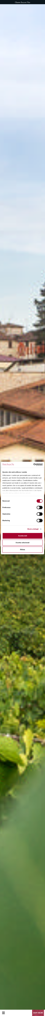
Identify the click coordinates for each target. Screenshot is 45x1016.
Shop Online (38, 1013)
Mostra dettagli (33, 529)
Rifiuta (22, 549)
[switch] (40, 507)
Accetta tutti (22, 536)
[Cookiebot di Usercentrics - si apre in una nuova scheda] (33, 464)
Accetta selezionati (22, 542)
